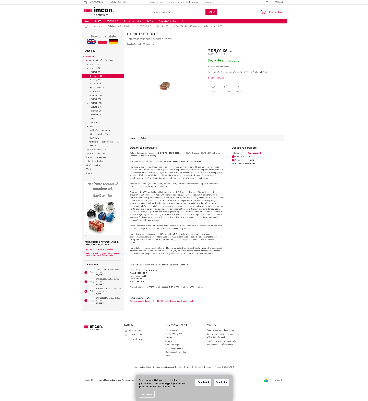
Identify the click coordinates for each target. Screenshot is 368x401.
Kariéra (208, 2)
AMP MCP (93, 122)
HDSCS (92, 126)
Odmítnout (203, 382)
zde (173, 386)
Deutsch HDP (95, 68)
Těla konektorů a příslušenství (102, 60)
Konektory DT (96, 76)
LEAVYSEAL (94, 138)
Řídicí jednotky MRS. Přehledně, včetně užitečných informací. (224, 335)
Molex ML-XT (95, 91)
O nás (167, 355)
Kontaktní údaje (172, 344)
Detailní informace (216, 77)
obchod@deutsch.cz (137, 330)
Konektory (90, 56)
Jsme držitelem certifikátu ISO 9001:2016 (216, 367)
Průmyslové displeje (95, 161)
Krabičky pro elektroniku (96, 157)
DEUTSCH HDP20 (96, 103)
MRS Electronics (93, 165)
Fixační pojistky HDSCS (100, 134)
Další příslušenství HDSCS (101, 130)
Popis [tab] (132, 138)
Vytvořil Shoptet (277, 380)
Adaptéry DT (95, 83)
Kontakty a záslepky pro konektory (104, 141)
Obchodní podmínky (174, 348)
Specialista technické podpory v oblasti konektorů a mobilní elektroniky (102, 254)
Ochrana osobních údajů (175, 352)
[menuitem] (87, 21)
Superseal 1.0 (95, 110)
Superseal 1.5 (95, 114)
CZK (268, 2)
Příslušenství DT (97, 87)
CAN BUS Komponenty (95, 153)
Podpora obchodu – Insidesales (98, 249)
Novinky (195, 2)
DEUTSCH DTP (96, 99)
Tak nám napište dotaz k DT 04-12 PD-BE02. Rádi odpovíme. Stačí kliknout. (161, 301)
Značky (89, 173)
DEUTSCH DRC (95, 107)
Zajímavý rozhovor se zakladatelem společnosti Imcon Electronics (222, 343)
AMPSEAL (93, 118)
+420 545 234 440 (136, 334)
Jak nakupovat (156, 2)
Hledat (211, 12)
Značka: (141, 44)
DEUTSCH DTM (96, 95)
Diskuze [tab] (144, 138)
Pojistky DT (95, 79)
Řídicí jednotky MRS (178, 2)
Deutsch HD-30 (96, 64)
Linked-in (179, 367)
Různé (88, 169)
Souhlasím (221, 382)
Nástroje (92, 145)
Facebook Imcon (136, 339)
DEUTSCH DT (95, 72)
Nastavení (147, 394)
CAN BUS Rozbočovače (96, 149)
